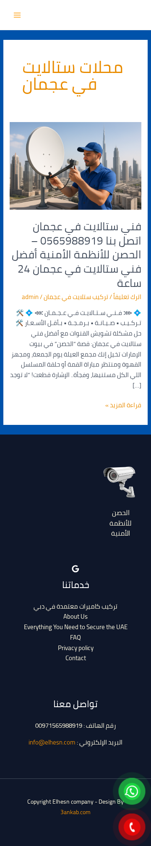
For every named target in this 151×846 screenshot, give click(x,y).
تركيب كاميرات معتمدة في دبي (75, 606)
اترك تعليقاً (127, 297)
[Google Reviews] (75, 569)
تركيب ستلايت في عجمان (76, 297)
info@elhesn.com (52, 742)
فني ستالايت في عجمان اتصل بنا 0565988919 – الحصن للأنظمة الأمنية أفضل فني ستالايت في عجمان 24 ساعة (76, 254)
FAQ (75, 637)
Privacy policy (76, 648)
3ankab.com (75, 812)
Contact (75, 658)
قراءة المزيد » (123, 405)
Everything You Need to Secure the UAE (76, 627)
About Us (75, 616)
